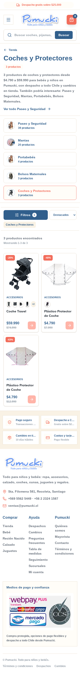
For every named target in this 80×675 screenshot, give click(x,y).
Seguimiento (38, 559)
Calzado (9, 544)
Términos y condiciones (64, 551)
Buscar (63, 35)
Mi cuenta (36, 572)
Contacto (62, 543)
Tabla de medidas (35, 551)
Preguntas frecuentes (37, 541)
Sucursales (37, 566)
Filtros (28, 215)
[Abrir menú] (8, 20)
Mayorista (62, 536)
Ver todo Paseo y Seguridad (25, 109)
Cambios (35, 532)
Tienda (13, 50)
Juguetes (10, 551)
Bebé (6, 532)
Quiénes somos (61, 528)
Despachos (37, 526)
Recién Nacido (14, 538)
